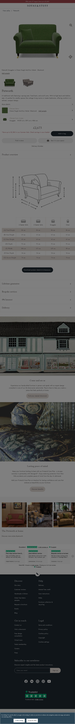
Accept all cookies (32, 720)
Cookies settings (19, 720)
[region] (37, 718)
